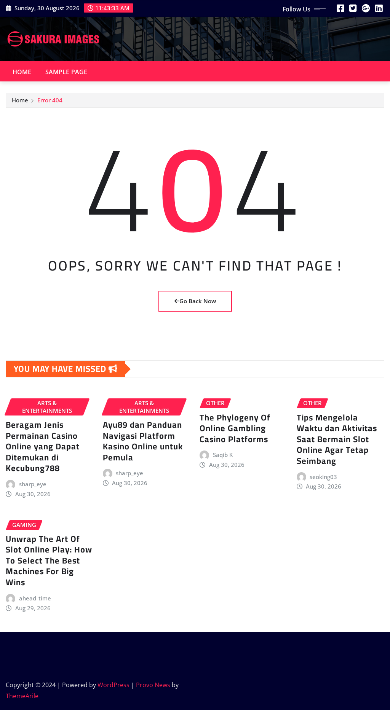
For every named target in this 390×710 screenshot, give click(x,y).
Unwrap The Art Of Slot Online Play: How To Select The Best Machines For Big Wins (49, 560)
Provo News (153, 685)
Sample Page (66, 72)
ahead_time (35, 598)
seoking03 (323, 477)
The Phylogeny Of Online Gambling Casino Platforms (235, 428)
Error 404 (49, 100)
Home (22, 72)
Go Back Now (197, 301)
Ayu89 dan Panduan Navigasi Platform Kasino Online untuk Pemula (143, 441)
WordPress (113, 685)
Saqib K (223, 454)
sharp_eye (32, 484)
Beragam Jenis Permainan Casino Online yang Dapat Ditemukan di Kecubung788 (43, 446)
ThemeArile (22, 696)
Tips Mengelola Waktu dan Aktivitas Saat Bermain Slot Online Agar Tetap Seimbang (337, 439)
